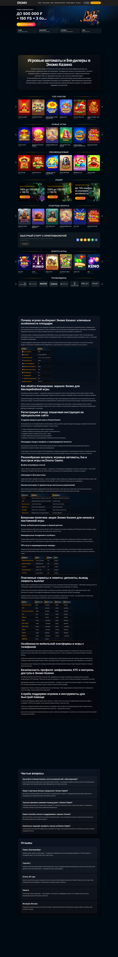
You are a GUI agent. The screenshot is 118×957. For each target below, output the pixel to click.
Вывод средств (70, 2)
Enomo (22, 2)
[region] (59, 109)
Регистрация (46, 2)
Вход (52, 2)
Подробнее (25, 243)
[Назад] (16, 107)
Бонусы (78, 2)
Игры (39, 2)
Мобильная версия (60, 2)
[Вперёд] (102, 107)
